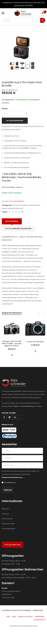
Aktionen (5, 509)
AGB (8, 616)
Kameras (19, 208)
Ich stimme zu (10, 482)
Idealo (4, 208)
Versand (5, 514)
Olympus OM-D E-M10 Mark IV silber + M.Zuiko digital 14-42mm (12, 343)
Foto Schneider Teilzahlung (18, 228)
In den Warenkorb (15, 121)
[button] (11, 355)
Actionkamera (34, 205)
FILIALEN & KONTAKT (25, 616)
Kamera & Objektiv (20, 205)
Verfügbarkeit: (8, 100)
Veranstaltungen (8, 528)
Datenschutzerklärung (12, 477)
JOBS (14, 616)
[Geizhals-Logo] (9, 436)
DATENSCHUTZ (39, 620)
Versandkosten (18, 201)
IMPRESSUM (39, 616)
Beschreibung (11, 221)
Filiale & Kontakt (8, 523)
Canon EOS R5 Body (35, 341)
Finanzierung (7, 519)
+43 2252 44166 (8, 597)
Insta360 (11, 208)
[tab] (12, 221)
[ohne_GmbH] (14, 382)
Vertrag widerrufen (12, 544)
